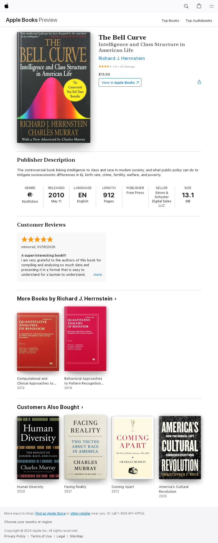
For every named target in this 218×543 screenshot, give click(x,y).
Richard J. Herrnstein (122, 58)
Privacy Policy (15, 536)
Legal (61, 536)
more (98, 275)
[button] (186, 6)
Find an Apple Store (50, 513)
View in (118, 83)
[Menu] (211, 6)
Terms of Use (41, 536)
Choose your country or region (28, 522)
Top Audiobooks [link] (199, 21)
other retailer (80, 513)
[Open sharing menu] (199, 82)
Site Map (76, 536)
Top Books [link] (170, 21)
